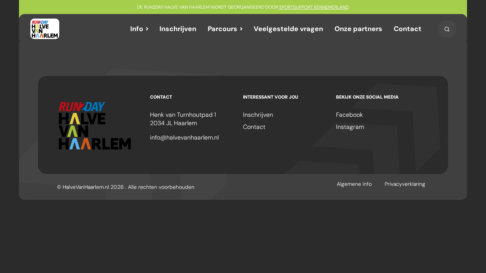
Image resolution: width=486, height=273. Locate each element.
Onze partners (358, 28)
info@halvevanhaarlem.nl (184, 137)
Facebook (349, 115)
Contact (407, 28)
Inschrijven (177, 28)
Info (136, 28)
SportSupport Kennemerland (314, 7)
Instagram (350, 127)
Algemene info (354, 183)
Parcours (222, 28)
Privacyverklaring (405, 183)
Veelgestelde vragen (288, 28)
